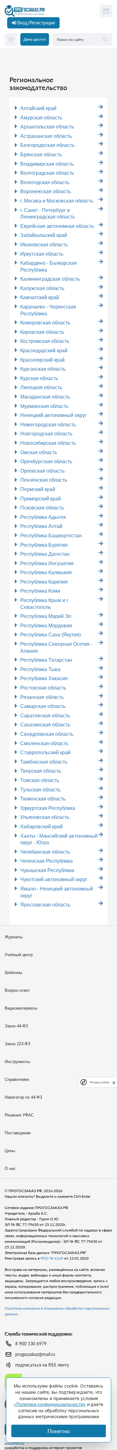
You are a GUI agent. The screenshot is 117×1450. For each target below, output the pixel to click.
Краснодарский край (43, 350)
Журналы (13, 937)
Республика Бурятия (44, 545)
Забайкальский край (43, 235)
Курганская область (43, 369)
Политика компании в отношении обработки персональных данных (57, 1311)
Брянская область (41, 154)
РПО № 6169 (52, 1258)
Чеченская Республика (46, 861)
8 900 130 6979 (30, 1343)
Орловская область (42, 471)
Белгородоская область (47, 145)
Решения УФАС (19, 1115)
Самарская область (43, 706)
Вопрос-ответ (17, 990)
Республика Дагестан (45, 554)
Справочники (17, 1079)
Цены (10, 1150)
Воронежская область (45, 191)
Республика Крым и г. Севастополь (44, 604)
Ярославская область (45, 904)
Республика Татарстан (46, 660)
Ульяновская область (44, 817)
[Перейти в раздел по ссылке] (101, 107)
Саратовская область (45, 715)
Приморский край (40, 498)
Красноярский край (42, 360)
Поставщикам (18, 1133)
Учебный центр (19, 954)
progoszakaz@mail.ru (35, 1354)
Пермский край (37, 489)
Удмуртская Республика (47, 808)
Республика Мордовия (46, 625)
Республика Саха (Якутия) (50, 634)
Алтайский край (38, 108)
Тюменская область (43, 798)
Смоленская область (44, 743)
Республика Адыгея (43, 517)
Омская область (38, 452)
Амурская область (41, 117)
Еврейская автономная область (57, 226)
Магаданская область (45, 396)
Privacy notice (99, 1082)
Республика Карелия (44, 582)
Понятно (58, 1430)
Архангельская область (47, 126)
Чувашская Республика (47, 870)
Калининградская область (50, 279)
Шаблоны (13, 972)
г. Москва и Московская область (56, 200)
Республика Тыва (40, 669)
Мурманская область (44, 406)
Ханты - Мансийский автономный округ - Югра (59, 839)
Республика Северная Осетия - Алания (56, 647)
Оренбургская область (46, 461)
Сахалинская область (45, 724)
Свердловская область (46, 734)
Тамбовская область (43, 762)
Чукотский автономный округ (53, 879)
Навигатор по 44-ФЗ (23, 1097)
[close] (114, 1082)
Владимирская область (47, 164)
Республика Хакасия (44, 678)
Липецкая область (41, 387)
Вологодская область (44, 182)
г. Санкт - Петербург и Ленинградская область (47, 214)
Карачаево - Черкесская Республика (48, 310)
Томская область (39, 780)
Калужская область (42, 288)
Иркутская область (41, 254)
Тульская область (40, 789)
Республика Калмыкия (46, 572)
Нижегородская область (48, 424)
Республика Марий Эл (45, 616)
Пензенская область (43, 480)
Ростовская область (43, 687)
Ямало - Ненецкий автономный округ (56, 892)
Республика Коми (40, 591)
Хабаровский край (41, 826)
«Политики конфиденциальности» (50, 1404)
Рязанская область (42, 697)
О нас (10, 1168)
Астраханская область (46, 136)
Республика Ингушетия (47, 563)
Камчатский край (39, 297)
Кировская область (42, 332)
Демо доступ (34, 39)
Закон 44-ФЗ (16, 1026)
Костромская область (44, 341)
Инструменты (17, 1061)
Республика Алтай (41, 526)
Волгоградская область (47, 173)
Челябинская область (45, 852)
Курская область (39, 378)
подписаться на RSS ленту (42, 1364)
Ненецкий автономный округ (53, 415)
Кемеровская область (45, 322)
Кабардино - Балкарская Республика (48, 266)
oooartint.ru (14, 1443)
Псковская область (42, 507)
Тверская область (40, 771)
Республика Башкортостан (51, 535)
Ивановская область (44, 244)
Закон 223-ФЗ (17, 1043)
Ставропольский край (45, 752)
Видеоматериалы (21, 1008)
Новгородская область (46, 433)
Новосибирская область (48, 443)
